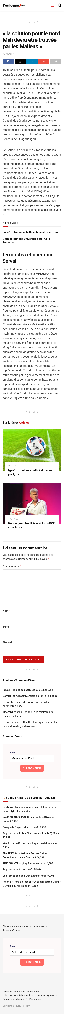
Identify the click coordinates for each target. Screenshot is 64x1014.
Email (13, 752)
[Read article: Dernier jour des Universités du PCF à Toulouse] (32, 504)
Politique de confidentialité (16, 995)
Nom (7, 610)
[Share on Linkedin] (32, 61)
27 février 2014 (10, 54)
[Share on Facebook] (8, 61)
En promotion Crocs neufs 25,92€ (22, 869)
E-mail (8, 626)
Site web (7, 642)
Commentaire (12, 566)
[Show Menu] (52, 5)
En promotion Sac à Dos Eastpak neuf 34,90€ (28, 875)
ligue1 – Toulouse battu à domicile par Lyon (30, 232)
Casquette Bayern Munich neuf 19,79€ (24, 827)
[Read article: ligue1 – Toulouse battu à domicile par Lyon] (32, 450)
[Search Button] (59, 5)
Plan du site (35, 999)
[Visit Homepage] (14, 5)
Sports (12, 466)
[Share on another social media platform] (55, 61)
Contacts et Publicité (13, 999)
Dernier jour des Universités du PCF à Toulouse (30, 695)
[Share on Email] (43, 61)
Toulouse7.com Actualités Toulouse (21, 991)
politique (13, 519)
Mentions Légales (45, 995)
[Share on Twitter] (20, 61)
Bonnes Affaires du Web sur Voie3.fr (30, 797)
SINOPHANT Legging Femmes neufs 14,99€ (28, 863)
